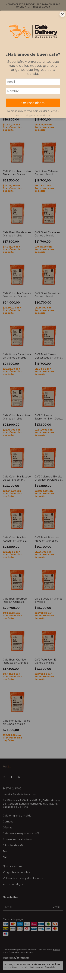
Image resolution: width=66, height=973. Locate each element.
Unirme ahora (33, 103)
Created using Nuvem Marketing (33, 115)
